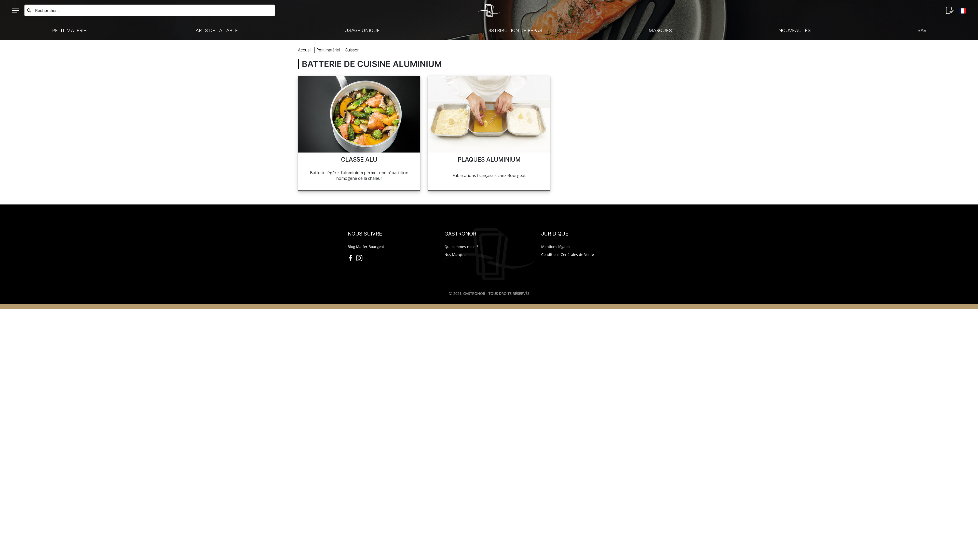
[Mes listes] (950, 10)
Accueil (304, 49)
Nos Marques (455, 254)
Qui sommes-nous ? (461, 246)
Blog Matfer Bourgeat (366, 246)
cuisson (352, 49)
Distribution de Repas (514, 30)
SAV (922, 30)
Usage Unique (362, 30)
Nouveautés (795, 30)
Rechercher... (47, 10)
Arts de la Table (217, 30)
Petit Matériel (70, 30)
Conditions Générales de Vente (567, 254)
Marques (660, 30)
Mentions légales (555, 246)
